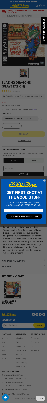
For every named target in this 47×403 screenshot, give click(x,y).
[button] (23, 194)
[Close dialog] (44, 180)
